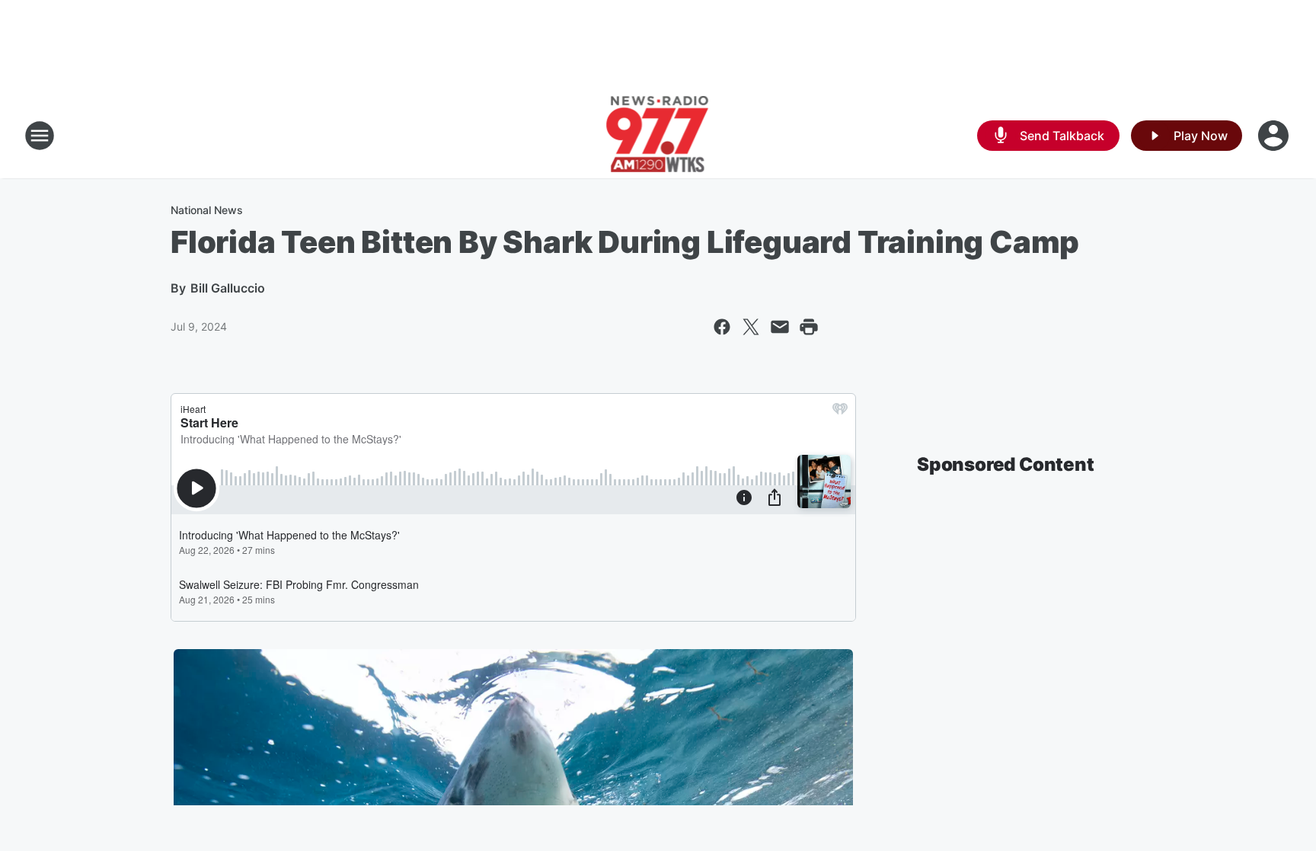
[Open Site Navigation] (39, 135)
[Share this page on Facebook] (722, 327)
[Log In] (1275, 135)
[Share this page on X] (751, 327)
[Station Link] (658, 135)
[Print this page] (808, 327)
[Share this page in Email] (780, 327)
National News (207, 209)
